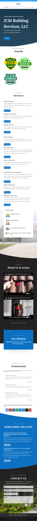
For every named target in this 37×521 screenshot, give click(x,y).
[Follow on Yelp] (10, 410)
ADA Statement (25, 514)
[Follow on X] (26, 410)
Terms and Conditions (17, 514)
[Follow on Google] (7, 410)
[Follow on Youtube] (30, 410)
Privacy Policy (10, 514)
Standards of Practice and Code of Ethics (16, 515)
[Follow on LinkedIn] (23, 410)
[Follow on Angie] (16, 410)
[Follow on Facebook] (13, 410)
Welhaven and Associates (14, 518)
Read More (7, 445)
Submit (30, 505)
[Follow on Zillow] (20, 410)
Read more (7, 110)
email (24, 481)
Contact (7, 38)
